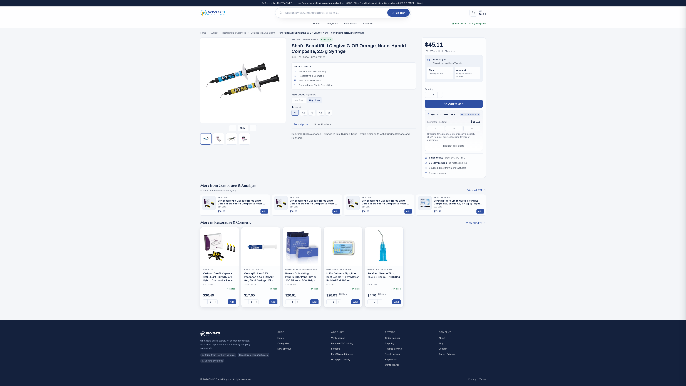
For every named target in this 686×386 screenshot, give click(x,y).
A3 (312, 112)
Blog (441, 343)
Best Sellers (350, 23)
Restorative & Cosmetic (234, 32)
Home (316, 23)
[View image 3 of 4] (231, 139)
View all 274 (474, 190)
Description (301, 124)
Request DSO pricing (342, 343)
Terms (482, 379)
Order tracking (392, 338)
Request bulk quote (453, 145)
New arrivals (284, 348)
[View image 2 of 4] (218, 139)
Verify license (338, 338)
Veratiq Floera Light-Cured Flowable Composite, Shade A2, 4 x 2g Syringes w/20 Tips (457, 202)
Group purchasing (340, 359)
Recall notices (392, 354)
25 (472, 128)
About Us (368, 23)
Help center (391, 359)
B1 (329, 112)
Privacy (472, 379)
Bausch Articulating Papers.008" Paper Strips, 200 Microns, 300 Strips (301, 277)
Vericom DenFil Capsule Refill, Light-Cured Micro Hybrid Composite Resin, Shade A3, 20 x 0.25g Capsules (384, 202)
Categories (332, 23)
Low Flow (299, 100)
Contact (443, 348)
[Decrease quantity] (427, 95)
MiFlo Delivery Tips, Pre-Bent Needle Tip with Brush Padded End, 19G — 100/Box (342, 277)
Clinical (214, 32)
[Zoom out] (232, 128)
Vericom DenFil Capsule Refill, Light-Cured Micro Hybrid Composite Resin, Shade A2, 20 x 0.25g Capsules (240, 202)
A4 (320, 112)
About (442, 338)
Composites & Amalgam (263, 32)
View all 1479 (474, 223)
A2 (303, 112)
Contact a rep (392, 364)
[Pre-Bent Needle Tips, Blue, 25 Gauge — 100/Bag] (384, 246)
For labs (335, 348)
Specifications (323, 124)
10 (454, 128)
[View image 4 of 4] (244, 139)
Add (264, 211)
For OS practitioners (342, 354)
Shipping (389, 343)
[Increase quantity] (440, 95)
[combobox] (343, 13)
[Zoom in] (253, 128)
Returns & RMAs (393, 348)
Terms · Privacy (447, 354)
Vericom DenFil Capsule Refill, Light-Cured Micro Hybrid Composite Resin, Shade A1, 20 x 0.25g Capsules (312, 202)
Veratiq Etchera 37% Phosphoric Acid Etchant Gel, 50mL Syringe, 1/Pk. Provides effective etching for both (260, 277)
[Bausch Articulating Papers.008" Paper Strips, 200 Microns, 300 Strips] (302, 246)
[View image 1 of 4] (206, 139)
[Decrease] (205, 302)
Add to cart (456, 104)
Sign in (420, 3)
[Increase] (215, 302)
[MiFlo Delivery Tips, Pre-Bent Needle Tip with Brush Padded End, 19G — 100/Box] (343, 246)
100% (242, 128)
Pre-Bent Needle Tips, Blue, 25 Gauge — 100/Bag (383, 275)
